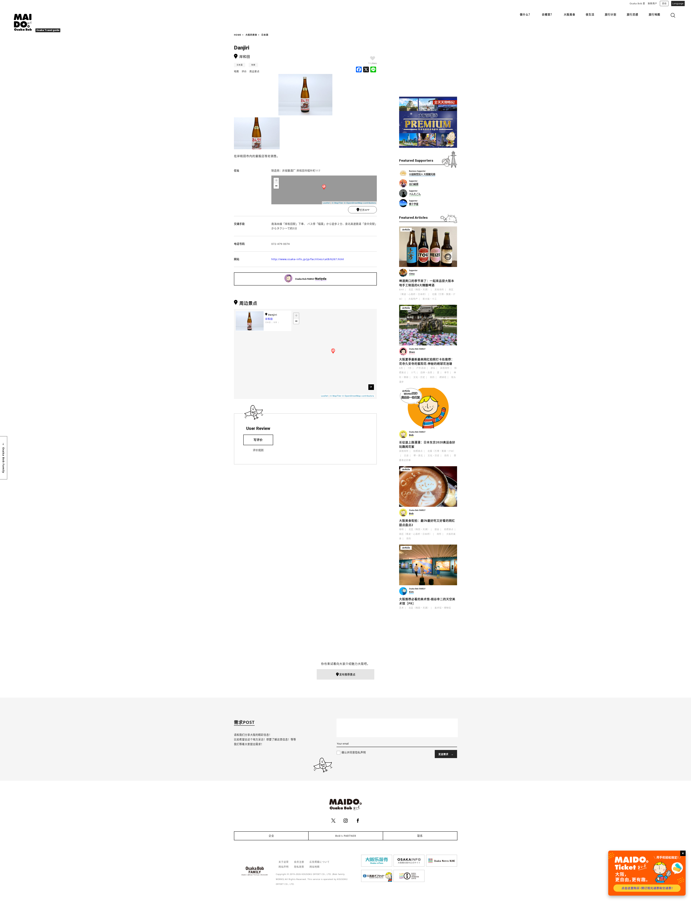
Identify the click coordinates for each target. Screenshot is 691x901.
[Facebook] (358, 70)
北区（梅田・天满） (419, 289)
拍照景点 (418, 451)
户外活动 (421, 368)
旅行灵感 (632, 14)
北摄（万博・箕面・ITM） (441, 451)
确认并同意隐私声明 (354, 752)
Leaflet (326, 202)
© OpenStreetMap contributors (360, 202)
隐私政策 (299, 866)
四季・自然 (426, 372)
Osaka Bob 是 (637, 3)
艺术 (401, 607)
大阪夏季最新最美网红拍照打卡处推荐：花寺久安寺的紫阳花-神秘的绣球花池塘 (426, 361)
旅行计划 (610, 14)
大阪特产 (413, 298)
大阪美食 (569, 14)
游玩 (433, 368)
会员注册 (299, 861)
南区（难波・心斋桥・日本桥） (415, 534)
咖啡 (401, 529)
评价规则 (258, 450)
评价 (244, 71)
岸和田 (269, 318)
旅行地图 (654, 14)
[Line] (373, 70)
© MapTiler (337, 202)
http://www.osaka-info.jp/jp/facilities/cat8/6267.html (307, 259)
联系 (420, 835)
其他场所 (439, 289)
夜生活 (590, 14)
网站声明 (284, 866)
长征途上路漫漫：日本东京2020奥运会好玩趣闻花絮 (427, 444)
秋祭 (253, 65)
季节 (446, 372)
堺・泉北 (418, 455)
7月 (410, 368)
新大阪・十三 (430, 298)
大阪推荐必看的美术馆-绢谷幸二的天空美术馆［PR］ (427, 601)
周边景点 (254, 71)
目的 (432, 377)
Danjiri (272, 314)
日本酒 (264, 34)
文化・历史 (419, 377)
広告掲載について (320, 861)
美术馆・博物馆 (443, 607)
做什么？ (525, 14)
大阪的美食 (251, 34)
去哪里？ (547, 14)
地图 (236, 71)
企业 (271, 835)
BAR (401, 289)
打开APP (365, 210)
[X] (366, 70)
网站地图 (315, 866)
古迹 (406, 455)
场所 (439, 534)
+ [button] (276, 180)
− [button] (276, 186)
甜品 (437, 529)
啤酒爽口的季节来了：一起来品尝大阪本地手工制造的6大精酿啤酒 (426, 283)
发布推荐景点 (347, 674)
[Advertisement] (428, 65)
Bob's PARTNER (345, 835)
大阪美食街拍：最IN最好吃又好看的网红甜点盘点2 (427, 523)
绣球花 (442, 377)
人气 (413, 372)
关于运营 (284, 861)
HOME (237, 34)
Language (678, 3)
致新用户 (652, 3)
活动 (664, 3)
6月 (401, 368)
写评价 (258, 440)
